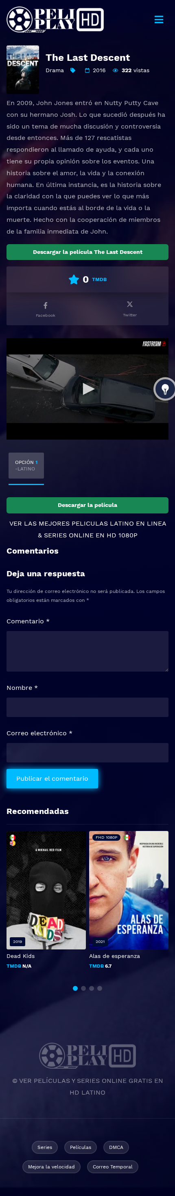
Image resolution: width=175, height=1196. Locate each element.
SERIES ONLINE (69, 535)
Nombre (22, 687)
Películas (80, 1147)
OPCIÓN (26, 466)
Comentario (28, 621)
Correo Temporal (113, 1167)
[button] (75, 988)
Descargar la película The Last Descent (87, 252)
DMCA (116, 1147)
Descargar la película (87, 505)
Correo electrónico (39, 733)
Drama (55, 70)
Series (44, 1147)
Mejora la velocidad (51, 1167)
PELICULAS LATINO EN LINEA (119, 523)
